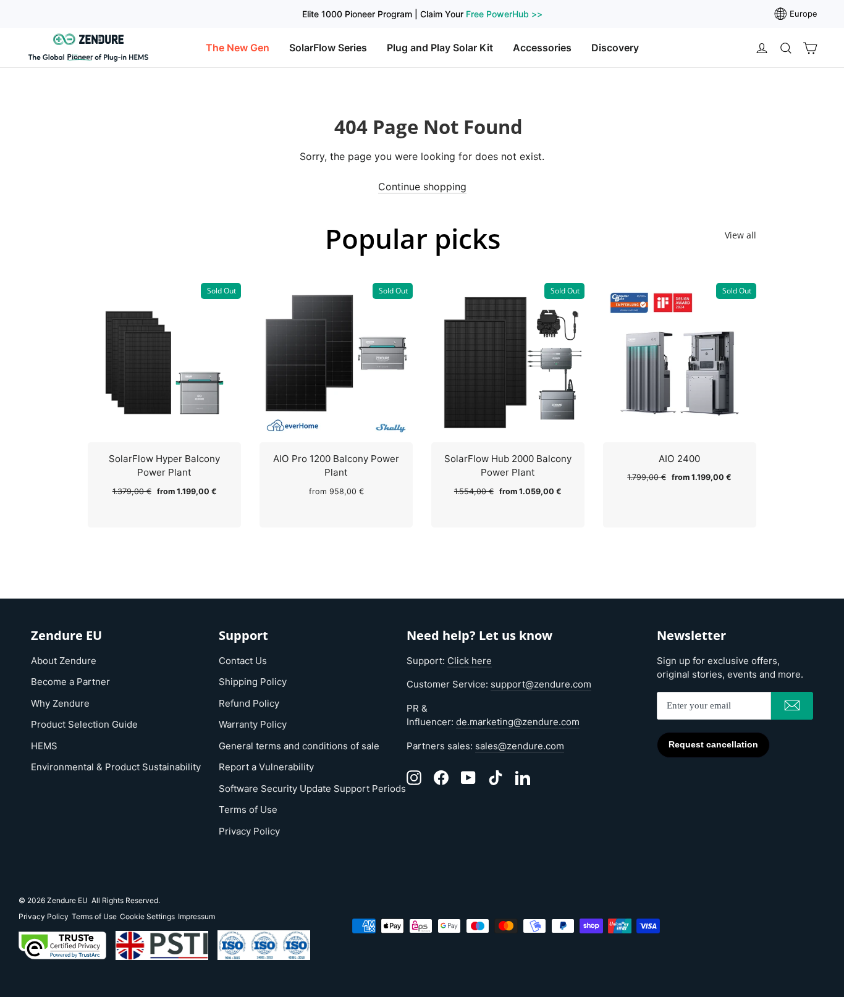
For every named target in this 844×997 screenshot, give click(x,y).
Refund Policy (249, 703)
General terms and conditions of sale (299, 746)
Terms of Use (248, 809)
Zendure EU (67, 900)
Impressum (196, 916)
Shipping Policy (253, 682)
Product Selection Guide (84, 724)
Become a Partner (70, 682)
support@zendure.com (541, 684)
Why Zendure (60, 703)
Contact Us (243, 661)
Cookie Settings (147, 916)
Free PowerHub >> (504, 14)
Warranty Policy (253, 724)
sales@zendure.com (519, 746)
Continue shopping (422, 186)
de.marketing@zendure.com (518, 722)
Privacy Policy (249, 831)
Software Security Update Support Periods (312, 788)
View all (740, 235)
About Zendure (63, 661)
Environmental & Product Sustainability (116, 767)
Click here (469, 661)
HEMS (44, 746)
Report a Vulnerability (266, 767)
